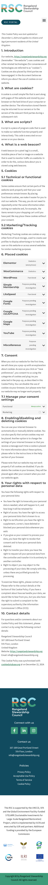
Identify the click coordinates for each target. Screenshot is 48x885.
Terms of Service (24, 779)
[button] (44, 20)
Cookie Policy (24, 783)
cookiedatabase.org (10, 664)
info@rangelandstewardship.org (24, 755)
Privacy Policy (24, 771)
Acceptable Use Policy (24, 775)
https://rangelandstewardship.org (30, 56)
